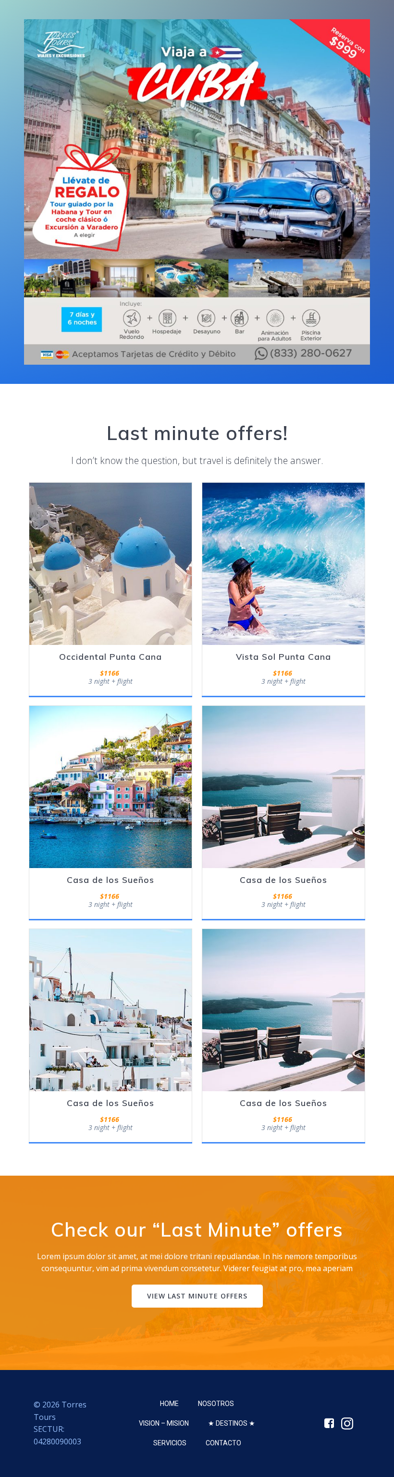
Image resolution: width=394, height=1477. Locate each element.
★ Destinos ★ (231, 1423)
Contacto (223, 1443)
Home (169, 1403)
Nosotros (216, 1403)
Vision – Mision (164, 1423)
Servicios (169, 1443)
